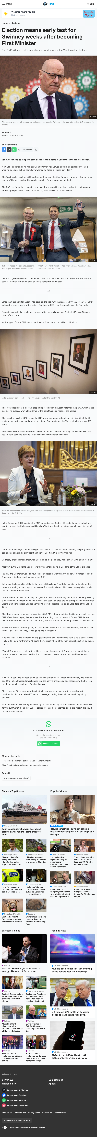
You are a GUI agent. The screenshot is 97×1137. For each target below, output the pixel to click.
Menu (9, 4)
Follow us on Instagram (17, 1105)
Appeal (52, 1083)
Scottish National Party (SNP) (16, 778)
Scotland (15, 23)
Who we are (7, 1113)
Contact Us (47, 1113)
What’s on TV (9, 1083)
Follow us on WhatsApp (17, 1100)
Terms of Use (20, 1113)
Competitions (55, 1080)
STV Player (8, 1080)
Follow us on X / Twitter (17, 1090)
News (5, 23)
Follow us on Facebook (17, 1095)
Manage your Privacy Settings (17, 1120)
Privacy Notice (34, 1113)
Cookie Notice (60, 1113)
